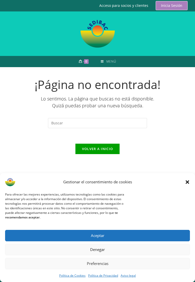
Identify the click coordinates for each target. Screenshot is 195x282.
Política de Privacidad (103, 275)
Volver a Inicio (97, 148)
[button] (187, 182)
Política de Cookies (72, 275)
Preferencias (97, 263)
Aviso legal (128, 275)
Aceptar (97, 235)
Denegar (97, 249)
